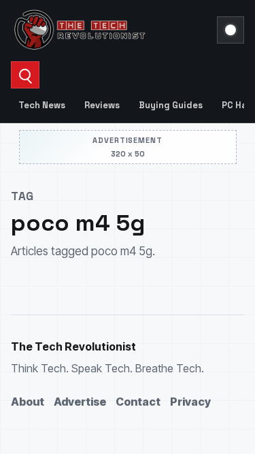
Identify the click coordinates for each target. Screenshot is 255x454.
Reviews (102, 105)
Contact (138, 401)
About (27, 401)
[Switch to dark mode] (230, 30)
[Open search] (25, 74)
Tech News (41, 105)
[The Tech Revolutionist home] (110, 30)
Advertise (80, 401)
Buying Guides (171, 105)
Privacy (190, 401)
